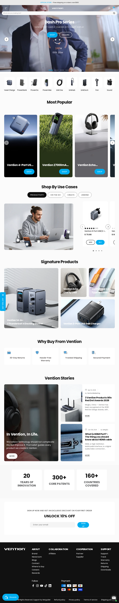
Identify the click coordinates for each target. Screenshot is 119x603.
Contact (36, 563)
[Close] (3, 295)
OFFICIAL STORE (46, 2)
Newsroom (37, 557)
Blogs (34, 560)
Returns (104, 563)
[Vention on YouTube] (41, 585)
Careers (35, 570)
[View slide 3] (99, 250)
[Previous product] (6, 142)
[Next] (112, 39)
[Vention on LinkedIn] (50, 585)
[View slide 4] (101, 250)
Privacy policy (74, 600)
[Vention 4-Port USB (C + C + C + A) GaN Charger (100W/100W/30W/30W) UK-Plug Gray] (95, 214)
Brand (34, 553)
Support (104, 553)
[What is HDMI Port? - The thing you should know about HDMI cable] (71, 442)
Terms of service (90, 600)
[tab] (36, 195)
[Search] (114, 13)
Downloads (106, 570)
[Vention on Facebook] (33, 585)
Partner (79, 553)
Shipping (105, 566)
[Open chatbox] (114, 598)
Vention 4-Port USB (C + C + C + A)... (94, 231)
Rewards (36, 573)
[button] (100, 242)
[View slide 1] (93, 250)
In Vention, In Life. (22, 434)
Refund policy (59, 600)
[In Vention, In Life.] (31, 422)
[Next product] (112, 142)
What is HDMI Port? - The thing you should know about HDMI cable (98, 437)
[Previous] (6, 39)
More (12, 456)
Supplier (80, 557)
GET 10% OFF (3, 303)
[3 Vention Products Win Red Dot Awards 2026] (71, 403)
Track (103, 557)
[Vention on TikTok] (45, 585)
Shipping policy (107, 600)
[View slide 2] (96, 250)
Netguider (47, 600)
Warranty (105, 560)
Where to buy (38, 566)
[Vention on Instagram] (37, 585)
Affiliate (52, 553)
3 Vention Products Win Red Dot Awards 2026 (98, 399)
